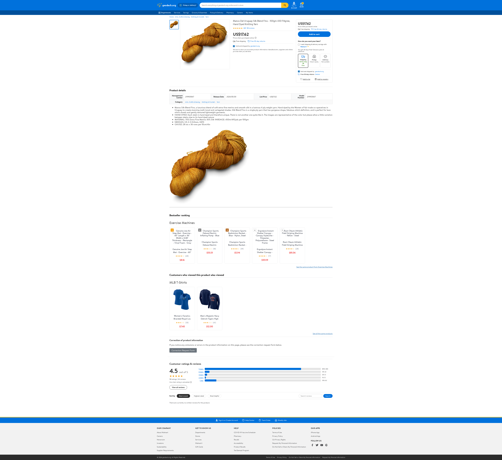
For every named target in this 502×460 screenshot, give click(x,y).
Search (327, 396)
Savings (186, 12)
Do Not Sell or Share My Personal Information (289, 447)
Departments (166, 12)
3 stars (201, 375)
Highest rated (199, 396)
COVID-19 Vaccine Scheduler (245, 432)
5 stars (201, 369)
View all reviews (178, 387)
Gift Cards (199, 447)
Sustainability (162, 447)
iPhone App (315, 432)
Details (317, 74)
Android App (315, 436)
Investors (160, 443)
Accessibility (238, 443)
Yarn (207, 17)
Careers (240, 12)
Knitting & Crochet (197, 17)
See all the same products (323, 333)
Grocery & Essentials (199, 12)
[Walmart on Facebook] (312, 445)
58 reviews (250, 28)
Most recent (183, 396)
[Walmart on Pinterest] (326, 445)
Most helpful (214, 396)
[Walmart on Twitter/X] (317, 445)
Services (177, 12)
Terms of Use (277, 432)
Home (171, 17)
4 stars (201, 372)
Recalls (236, 439)
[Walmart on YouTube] (321, 445)
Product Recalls (239, 447)
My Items (249, 12)
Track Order (266, 420)
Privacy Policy (277, 436)
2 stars (201, 378)
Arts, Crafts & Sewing (182, 17)
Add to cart (314, 34)
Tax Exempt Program (241, 450)
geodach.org (255, 46)
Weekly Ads (282, 420)
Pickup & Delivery (216, 12)
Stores (197, 436)
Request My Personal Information (284, 443)
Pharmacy (230, 12)
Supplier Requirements (165, 450)
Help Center (249, 420)
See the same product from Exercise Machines (314, 267)
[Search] (285, 5)
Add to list (306, 79)
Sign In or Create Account (228, 420)
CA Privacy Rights (279, 439)
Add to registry (322, 79)
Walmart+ (199, 443)
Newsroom (161, 439)
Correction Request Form (183, 350)
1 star (201, 380)
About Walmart (162, 432)
